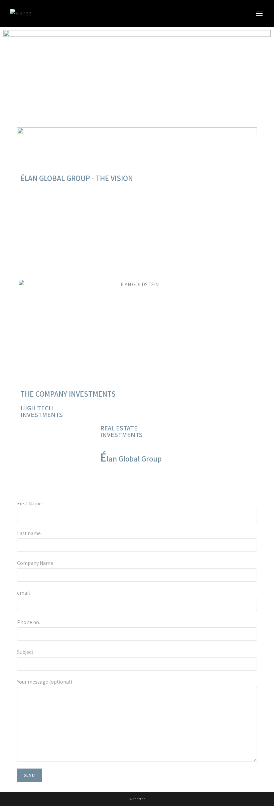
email (23, 592)
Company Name (35, 563)
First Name (29, 503)
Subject (25, 652)
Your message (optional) (44, 681)
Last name (29, 533)
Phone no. (28, 622)
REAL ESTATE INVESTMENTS (121, 431)
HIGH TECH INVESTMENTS (41, 411)
